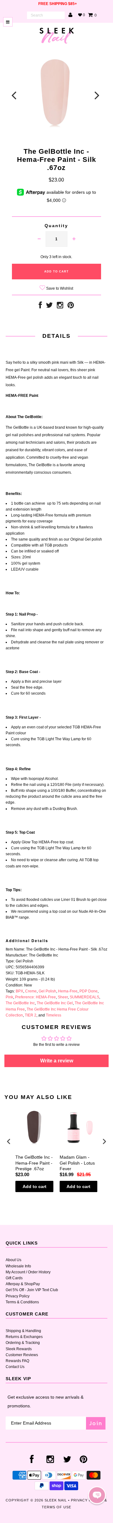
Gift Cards (14, 1278)
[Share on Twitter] (49, 306)
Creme (31, 991)
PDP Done (88, 991)
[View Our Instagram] (60, 306)
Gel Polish (47, 991)
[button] (97, 1495)
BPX (19, 991)
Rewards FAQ (17, 1361)
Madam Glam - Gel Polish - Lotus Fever (77, 1163)
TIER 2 (30, 1015)
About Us (13, 1260)
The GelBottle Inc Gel (55, 1003)
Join (95, 1423)
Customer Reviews (22, 1355)
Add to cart (34, 1186)
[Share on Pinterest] (70, 306)
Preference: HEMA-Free (35, 997)
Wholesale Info (18, 1266)
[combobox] (46, 15)
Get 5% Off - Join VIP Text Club (32, 1290)
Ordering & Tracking (23, 1343)
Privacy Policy (18, 1296)
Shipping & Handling (23, 1331)
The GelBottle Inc (20, 1003)
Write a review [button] (56, 1060)
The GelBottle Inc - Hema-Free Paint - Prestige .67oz (34, 1163)
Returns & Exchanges (24, 1337)
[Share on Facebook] (40, 306)
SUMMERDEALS (84, 997)
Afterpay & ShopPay (23, 1284)
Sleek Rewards (19, 1349)
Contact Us (15, 1367)
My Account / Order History (28, 1272)
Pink (9, 997)
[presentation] (8, 1141)
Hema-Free (68, 991)
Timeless (53, 1015)
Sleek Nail (56, 1500)
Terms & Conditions (22, 1302)
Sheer (63, 997)
